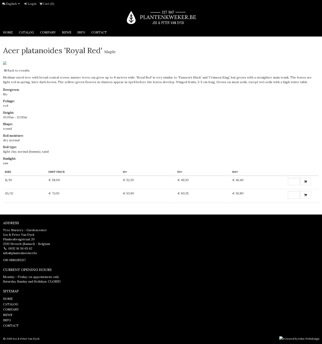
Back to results (18, 70)
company (48, 32)
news (66, 32)
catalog (26, 32)
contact (99, 32)
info (81, 32)
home (8, 299)
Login (32, 4)
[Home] (161, 17)
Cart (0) (48, 4)
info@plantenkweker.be (20, 253)
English (11, 4)
